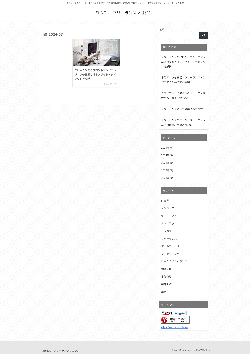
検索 (161, 29)
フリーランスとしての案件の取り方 (182, 109)
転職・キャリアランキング (174, 327)
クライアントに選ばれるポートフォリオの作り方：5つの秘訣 (183, 95)
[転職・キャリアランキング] (175, 322)
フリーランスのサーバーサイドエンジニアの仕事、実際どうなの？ (183, 122)
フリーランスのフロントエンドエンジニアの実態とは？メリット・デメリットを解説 (183, 61)
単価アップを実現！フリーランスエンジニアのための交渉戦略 (183, 79)
